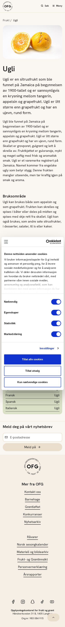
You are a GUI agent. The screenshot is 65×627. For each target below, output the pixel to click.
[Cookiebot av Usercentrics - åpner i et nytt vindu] (46, 242)
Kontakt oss (32, 492)
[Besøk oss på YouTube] (52, 602)
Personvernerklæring (32, 567)
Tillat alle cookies (32, 359)
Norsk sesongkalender (32, 544)
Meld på (30, 447)
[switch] (56, 312)
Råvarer (32, 537)
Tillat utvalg (32, 370)
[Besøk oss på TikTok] (42, 602)
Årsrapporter (32, 574)
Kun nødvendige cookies (32, 382)
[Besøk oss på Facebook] (13, 602)
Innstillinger (47, 348)
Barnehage (32, 499)
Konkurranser (32, 514)
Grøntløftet (32, 507)
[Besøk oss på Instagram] (23, 602)
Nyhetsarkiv (32, 522)
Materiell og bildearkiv (32, 552)
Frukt (6, 20)
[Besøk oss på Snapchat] (32, 602)
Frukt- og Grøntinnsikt (33, 559)
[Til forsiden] (7, 6)
